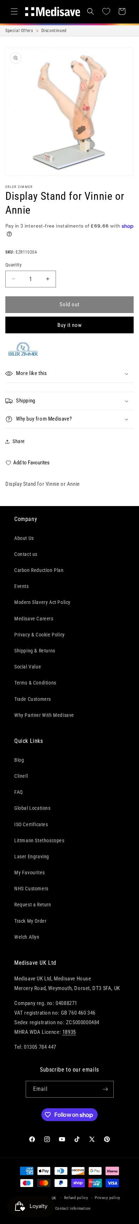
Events (21, 586)
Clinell (21, 776)
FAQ (18, 792)
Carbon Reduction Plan (39, 570)
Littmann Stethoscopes (39, 840)
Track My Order (30, 921)
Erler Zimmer (19, 187)
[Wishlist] (106, 11)
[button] (14, 11)
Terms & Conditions (35, 683)
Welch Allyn (27, 937)
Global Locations (32, 808)
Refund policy (76, 1198)
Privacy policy (107, 1198)
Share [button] (18, 441)
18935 (69, 1032)
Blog (19, 760)
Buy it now (69, 325)
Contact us (25, 554)
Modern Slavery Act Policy (42, 602)
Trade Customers (32, 699)
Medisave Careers (33, 618)
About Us (24, 538)
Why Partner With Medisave (44, 715)
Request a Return (32, 904)
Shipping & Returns (34, 650)
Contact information (73, 1208)
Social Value (27, 667)
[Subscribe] (105, 1089)
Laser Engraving (31, 856)
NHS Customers (31, 888)
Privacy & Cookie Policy (39, 634)
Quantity (13, 264)
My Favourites (29, 872)
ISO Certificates (31, 824)
